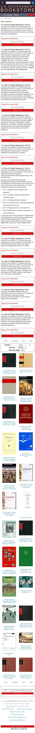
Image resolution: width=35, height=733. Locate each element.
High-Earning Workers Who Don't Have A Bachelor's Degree (9, 628)
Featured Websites (17, 720)
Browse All (9, 18)
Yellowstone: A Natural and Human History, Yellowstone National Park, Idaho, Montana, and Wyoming (26, 400)
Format (7, 345)
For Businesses (17, 714)
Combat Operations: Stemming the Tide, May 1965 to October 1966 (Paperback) (9, 601)
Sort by (12, 347)
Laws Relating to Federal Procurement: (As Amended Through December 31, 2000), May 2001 (26, 428)
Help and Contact (25, 709)
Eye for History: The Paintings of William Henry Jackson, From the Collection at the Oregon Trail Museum (26, 647)
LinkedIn (26, 729)
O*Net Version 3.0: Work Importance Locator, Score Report (25, 486)
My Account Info (17, 712)
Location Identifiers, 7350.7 (9, 653)
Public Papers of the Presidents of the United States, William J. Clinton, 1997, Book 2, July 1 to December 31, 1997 (25, 625)
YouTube (20, 729)
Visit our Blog (17, 726)
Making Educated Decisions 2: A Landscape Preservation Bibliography (9, 571)
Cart (31, 15)
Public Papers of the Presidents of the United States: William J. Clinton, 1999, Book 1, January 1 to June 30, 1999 (25, 540)
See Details (17, 693)
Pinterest (23, 729)
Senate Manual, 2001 (26, 517)
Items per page (14, 350)
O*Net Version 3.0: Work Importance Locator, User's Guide (9, 514)
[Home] (17, 11)
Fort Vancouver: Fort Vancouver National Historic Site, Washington (9, 487)
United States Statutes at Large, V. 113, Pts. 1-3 (26, 371)
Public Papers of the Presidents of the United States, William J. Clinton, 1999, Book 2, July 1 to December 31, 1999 (9, 423)
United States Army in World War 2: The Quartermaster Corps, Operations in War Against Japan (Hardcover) (26, 570)
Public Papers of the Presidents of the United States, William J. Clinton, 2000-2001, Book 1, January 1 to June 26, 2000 (9, 371)
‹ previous (14, 341)
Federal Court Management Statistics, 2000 (25, 455)
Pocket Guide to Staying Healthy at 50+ (25, 591)
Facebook (12, 729)
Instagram (18, 729)
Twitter (15, 729)
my (7, 15)
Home (2, 18)
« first (6, 341)
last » (31, 341)
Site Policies (7, 709)
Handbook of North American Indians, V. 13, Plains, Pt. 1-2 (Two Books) (9, 398)
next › (24, 341)
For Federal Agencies (17, 717)
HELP (16, 15)
